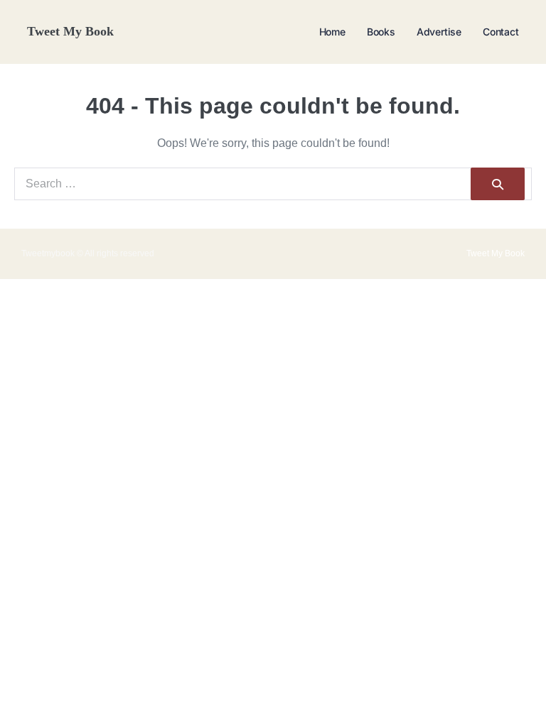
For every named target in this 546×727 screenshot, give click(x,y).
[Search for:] (273, 183)
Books (381, 32)
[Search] (498, 184)
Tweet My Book (70, 31)
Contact (501, 32)
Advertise (439, 32)
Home (332, 32)
